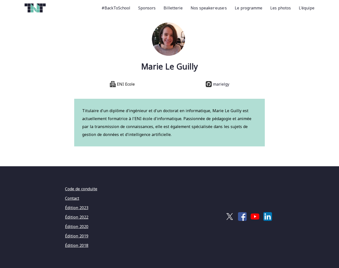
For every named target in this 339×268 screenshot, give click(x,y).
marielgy (220, 84)
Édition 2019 (76, 236)
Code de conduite (81, 189)
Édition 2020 (76, 226)
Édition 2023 (76, 207)
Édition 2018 (76, 245)
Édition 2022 (76, 217)
